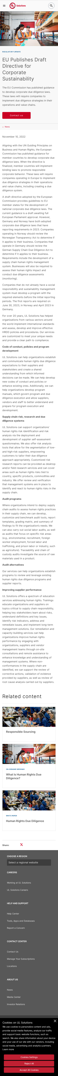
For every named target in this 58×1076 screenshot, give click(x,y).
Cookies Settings (29, 1057)
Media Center (14, 997)
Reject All (29, 1063)
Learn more (8, 1049)
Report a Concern (16, 928)
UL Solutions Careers (17, 890)
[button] (4, 5)
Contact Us (12, 951)
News (7, 127)
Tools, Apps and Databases (21, 921)
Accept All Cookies (29, 1070)
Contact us (16, 115)
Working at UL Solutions (19, 882)
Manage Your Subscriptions (21, 959)
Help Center (13, 913)
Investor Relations (16, 1004)
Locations (12, 966)
